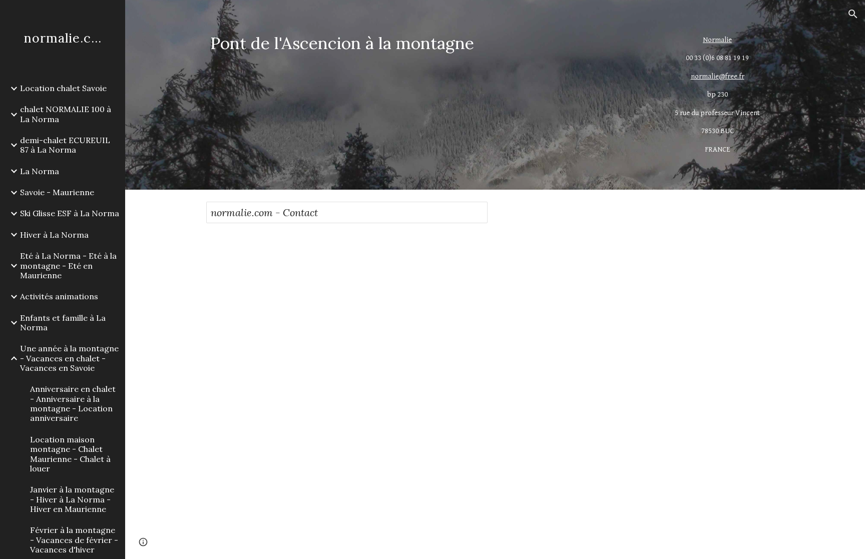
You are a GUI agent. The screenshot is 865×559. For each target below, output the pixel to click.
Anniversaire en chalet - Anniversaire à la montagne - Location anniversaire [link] (73, 403)
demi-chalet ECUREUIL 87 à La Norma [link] (65, 145)
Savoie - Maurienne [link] (57, 192)
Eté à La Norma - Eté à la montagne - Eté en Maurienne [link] (68, 265)
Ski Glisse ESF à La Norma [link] (69, 213)
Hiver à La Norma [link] (54, 235)
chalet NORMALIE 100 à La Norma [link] (65, 114)
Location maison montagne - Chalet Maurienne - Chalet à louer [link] (70, 453)
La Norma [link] (39, 171)
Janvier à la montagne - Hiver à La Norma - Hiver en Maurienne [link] (72, 499)
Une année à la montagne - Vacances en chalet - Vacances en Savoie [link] (69, 358)
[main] (421, 43)
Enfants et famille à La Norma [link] (63, 322)
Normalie (717, 40)
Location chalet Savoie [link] (63, 88)
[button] (853, 14)
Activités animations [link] (59, 296)
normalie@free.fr (717, 76)
